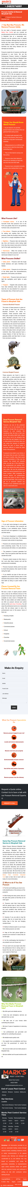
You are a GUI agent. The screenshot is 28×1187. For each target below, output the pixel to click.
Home (3, 17)
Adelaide (4, 1092)
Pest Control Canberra (20, 1105)
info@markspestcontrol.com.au (14, 1085)
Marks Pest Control (7, 32)
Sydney (4, 1095)
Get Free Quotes (9, 803)
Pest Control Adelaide (20, 1108)
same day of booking (15, 604)
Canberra (16, 1092)
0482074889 (14, 6)
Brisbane (10, 1092)
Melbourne (23, 1092)
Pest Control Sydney (7, 1108)
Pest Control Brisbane (8, 1105)
